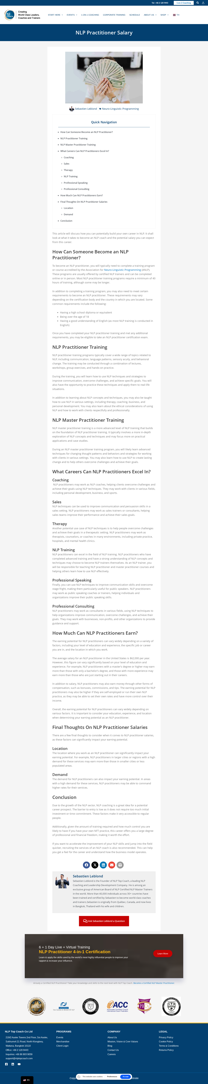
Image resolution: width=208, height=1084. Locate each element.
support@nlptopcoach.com (19, 1058)
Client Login (62, 1046)
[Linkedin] (12, 1064)
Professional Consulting (77, 189)
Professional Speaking (76, 182)
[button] (160, 3)
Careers (112, 1054)
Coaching (69, 157)
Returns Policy (166, 1050)
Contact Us (113, 1050)
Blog (110, 1046)
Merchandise (62, 1041)
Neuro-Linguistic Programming (120, 108)
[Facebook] (6, 1064)
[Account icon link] (203, 3)
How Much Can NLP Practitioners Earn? (81, 195)
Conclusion (66, 220)
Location (69, 208)
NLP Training (71, 176)
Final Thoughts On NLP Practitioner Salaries (83, 201)
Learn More (162, 953)
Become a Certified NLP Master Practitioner (153, 983)
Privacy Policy (166, 1037)
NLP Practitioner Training (73, 138)
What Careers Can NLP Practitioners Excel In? (84, 151)
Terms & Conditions (169, 1046)
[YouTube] (19, 1064)
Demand (68, 214)
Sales (67, 163)
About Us (112, 1037)
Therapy (68, 170)
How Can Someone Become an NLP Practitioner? (86, 132)
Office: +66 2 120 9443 (17, 1050)
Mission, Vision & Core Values (123, 1041)
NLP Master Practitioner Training (78, 144)
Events (59, 1037)
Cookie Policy (166, 1041)
